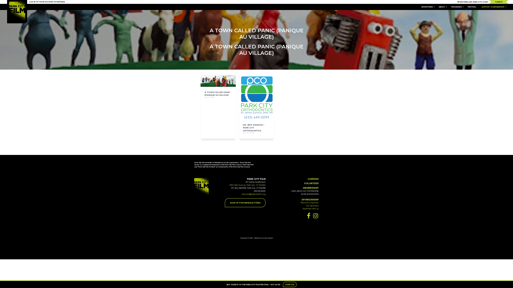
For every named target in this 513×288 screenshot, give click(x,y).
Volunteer (311, 183)
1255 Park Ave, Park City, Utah (473, 2)
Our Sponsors (312, 206)
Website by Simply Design (263, 238)
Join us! (289, 284)
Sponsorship (310, 199)
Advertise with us (311, 208)
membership (311, 188)
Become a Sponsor (310, 202)
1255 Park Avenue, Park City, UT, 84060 (247, 185)
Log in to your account (41, 2)
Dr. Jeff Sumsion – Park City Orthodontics (253, 128)
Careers (313, 179)
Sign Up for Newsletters (245, 202)
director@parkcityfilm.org (254, 194)
